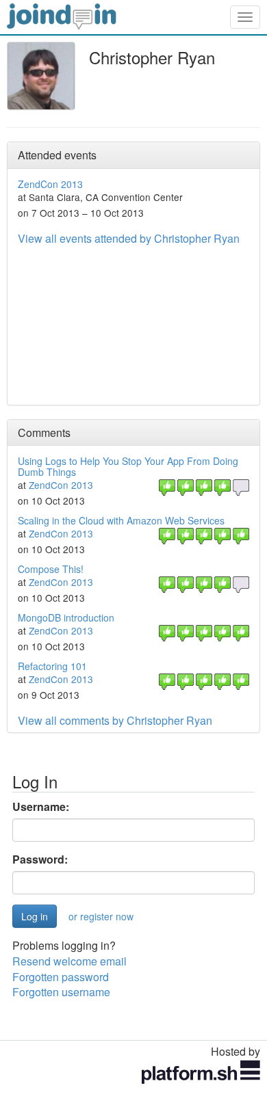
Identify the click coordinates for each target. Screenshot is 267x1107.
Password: (40, 859)
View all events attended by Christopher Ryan (129, 238)
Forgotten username (61, 992)
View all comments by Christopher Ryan (115, 720)
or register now (101, 916)
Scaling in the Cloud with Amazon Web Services (121, 520)
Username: (40, 806)
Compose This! (51, 569)
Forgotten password (60, 977)
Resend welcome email (69, 961)
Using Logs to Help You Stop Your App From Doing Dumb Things (128, 466)
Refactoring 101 (52, 666)
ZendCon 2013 (50, 184)
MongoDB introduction (66, 617)
